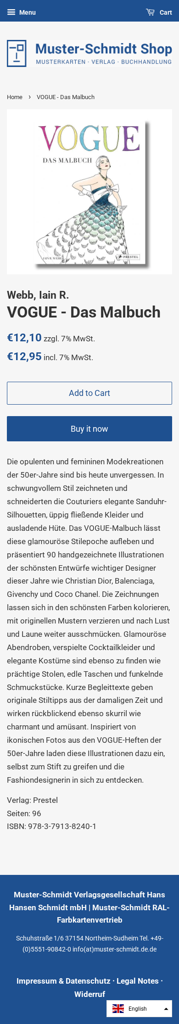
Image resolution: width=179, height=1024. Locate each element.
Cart (165, 12)
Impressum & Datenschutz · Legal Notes (88, 980)
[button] (139, 1008)
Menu (27, 12)
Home (14, 97)
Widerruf (89, 994)
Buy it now (89, 429)
